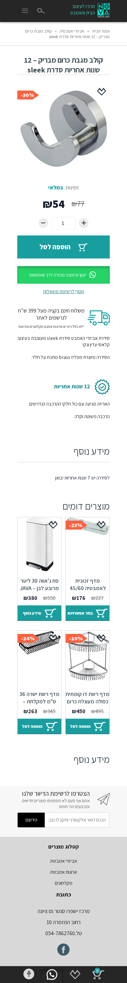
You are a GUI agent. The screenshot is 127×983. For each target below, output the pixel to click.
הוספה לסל (55, 247)
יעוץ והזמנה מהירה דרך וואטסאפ (57, 275)
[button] (63, 275)
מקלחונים (63, 883)
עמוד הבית (101, 31)
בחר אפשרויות (80, 613)
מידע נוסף (32, 613)
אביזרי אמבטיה (72, 31)
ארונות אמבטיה (63, 872)
